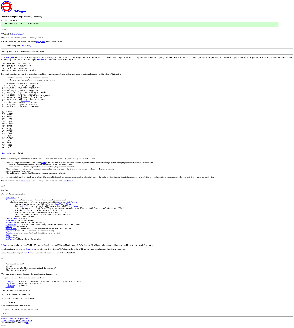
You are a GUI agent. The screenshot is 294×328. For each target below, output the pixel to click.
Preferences (25, 319)
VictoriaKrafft (11, 229)
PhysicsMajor (49, 57)
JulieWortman (68, 181)
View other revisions (24, 321)
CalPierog (60, 202)
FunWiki (4, 319)
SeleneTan (29, 249)
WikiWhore (5, 313)
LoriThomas (27, 210)
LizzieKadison (17, 34)
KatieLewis (10, 235)
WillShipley (10, 200)
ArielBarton (10, 220)
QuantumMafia (42, 60)
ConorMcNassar (11, 218)
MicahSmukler (11, 223)
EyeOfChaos (40, 42)
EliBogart (20, 11)
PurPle (24, 57)
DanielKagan (10, 233)
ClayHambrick (11, 231)
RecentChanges (14, 319)
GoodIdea (58, 204)
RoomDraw (27, 253)
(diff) (27, 323)
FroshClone (25, 101)
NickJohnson (10, 237)
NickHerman (10, 285)
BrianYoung (26, 46)
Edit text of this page (8, 321)
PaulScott (9, 227)
